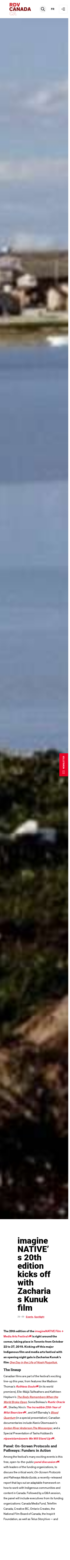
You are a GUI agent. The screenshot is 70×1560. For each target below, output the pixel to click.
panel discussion (46, 1461)
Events (29, 1317)
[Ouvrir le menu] (63, 9)
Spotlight (39, 1317)
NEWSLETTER (64, 762)
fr (52, 9)
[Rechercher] (42, 9)
